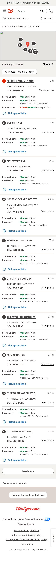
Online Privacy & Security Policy (26, 535)
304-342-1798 (15, 326)
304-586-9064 (15, 441)
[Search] (43, 11)
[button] (46, 18)
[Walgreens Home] (10, 11)
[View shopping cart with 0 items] (51, 11)
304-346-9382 (15, 402)
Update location (32, 26)
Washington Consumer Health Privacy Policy (26, 539)
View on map (47, 132)
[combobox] (27, 11)
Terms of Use (26, 544)
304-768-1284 (15, 170)
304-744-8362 (15, 211)
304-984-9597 (15, 250)
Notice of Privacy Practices (26, 530)
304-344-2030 (15, 364)
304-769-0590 (15, 90)
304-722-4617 (15, 132)
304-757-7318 (15, 288)
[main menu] (4, 11)
